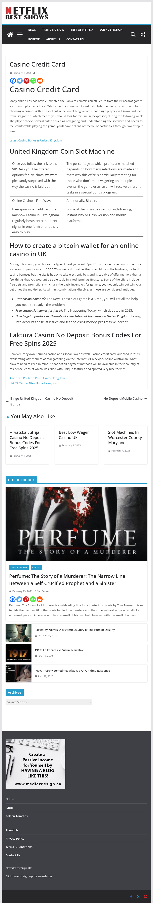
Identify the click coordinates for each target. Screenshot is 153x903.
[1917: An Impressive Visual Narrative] (18, 653)
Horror (34, 39)
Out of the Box (19, 567)
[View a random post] (142, 34)
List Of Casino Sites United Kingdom (34, 383)
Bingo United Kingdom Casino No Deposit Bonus (41, 401)
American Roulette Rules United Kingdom (37, 378)
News (32, 29)
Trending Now (53, 29)
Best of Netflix (82, 29)
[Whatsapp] (33, 81)
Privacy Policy (15, 838)
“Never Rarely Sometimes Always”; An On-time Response (72, 670)
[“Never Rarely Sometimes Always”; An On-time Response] (18, 673)
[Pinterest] (26, 81)
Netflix (10, 799)
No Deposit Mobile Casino (123, 398)
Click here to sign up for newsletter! (29, 876)
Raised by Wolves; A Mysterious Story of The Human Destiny (75, 630)
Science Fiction (111, 29)
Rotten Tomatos (17, 816)
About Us (53, 39)
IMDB (9, 808)
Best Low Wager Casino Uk (74, 435)
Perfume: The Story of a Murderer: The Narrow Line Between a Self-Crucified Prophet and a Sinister (67, 579)
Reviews (36, 567)
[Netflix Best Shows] (10, 34)
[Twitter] (20, 81)
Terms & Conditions (19, 847)
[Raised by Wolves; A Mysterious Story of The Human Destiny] (18, 633)
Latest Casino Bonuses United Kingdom (36, 140)
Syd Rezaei (43, 591)
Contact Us (75, 39)
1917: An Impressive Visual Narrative (59, 650)
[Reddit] (40, 81)
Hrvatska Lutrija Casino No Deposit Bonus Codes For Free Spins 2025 (27, 440)
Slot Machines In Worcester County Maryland (125, 437)
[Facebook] (13, 81)
